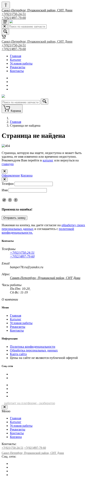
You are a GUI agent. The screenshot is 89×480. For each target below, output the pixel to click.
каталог (48, 160)
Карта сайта (18, 354)
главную (8, 164)
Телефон (8, 183)
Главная (15, 56)
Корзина (26, 175)
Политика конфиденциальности (32, 346)
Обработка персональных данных (34, 350)
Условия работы (21, 63)
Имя (5, 190)
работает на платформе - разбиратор (29, 403)
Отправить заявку (14, 217)
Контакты (17, 71)
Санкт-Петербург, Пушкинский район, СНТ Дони (37, 10)
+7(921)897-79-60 (14, 17)
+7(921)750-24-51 (14, 14)
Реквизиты (17, 67)
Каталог (15, 59)
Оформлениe (11, 175)
